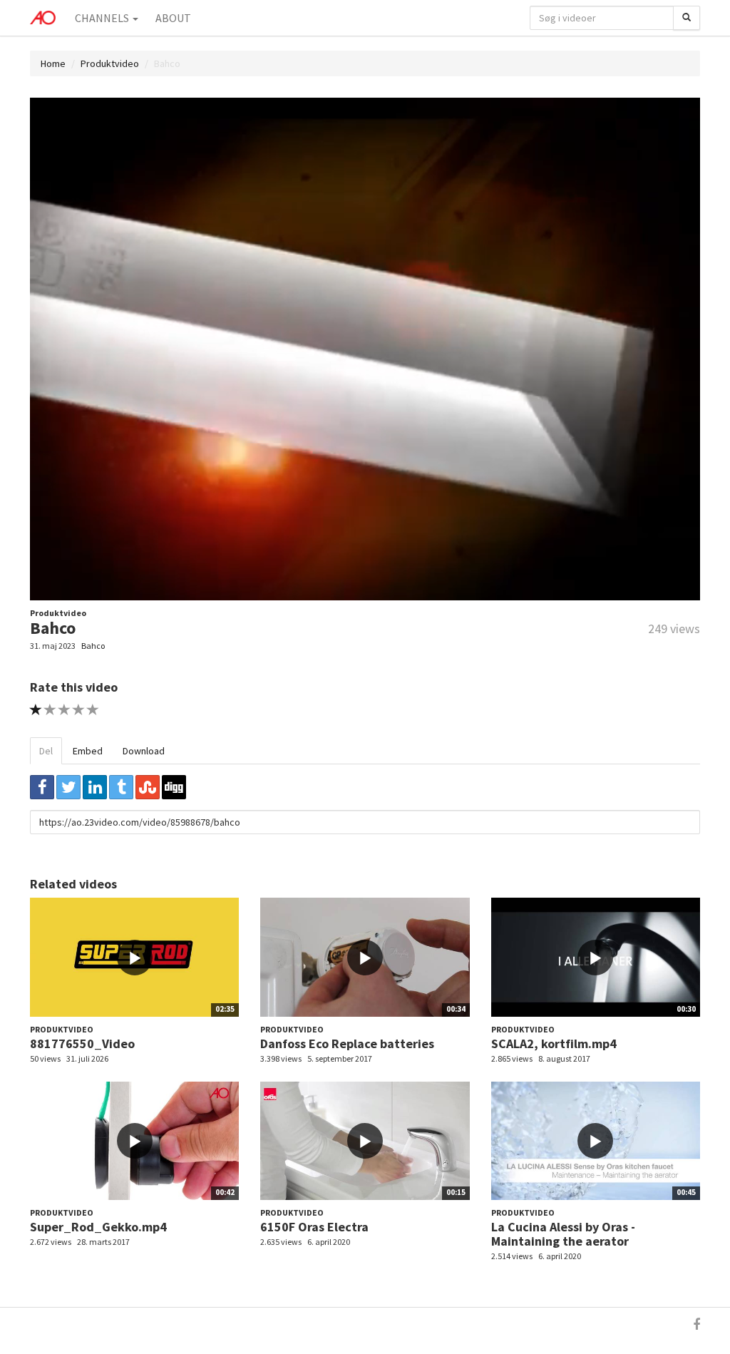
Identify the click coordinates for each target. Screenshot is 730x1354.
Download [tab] (144, 750)
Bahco (93, 645)
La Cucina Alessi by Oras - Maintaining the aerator (563, 1234)
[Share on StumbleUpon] (147, 787)
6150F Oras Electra (314, 1227)
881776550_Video (82, 1043)
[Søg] (686, 18)
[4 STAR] (79, 710)
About (173, 18)
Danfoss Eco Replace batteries (347, 1043)
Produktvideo (110, 63)
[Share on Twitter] (68, 787)
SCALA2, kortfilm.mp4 (554, 1043)
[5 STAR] (93, 710)
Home (53, 63)
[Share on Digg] (174, 787)
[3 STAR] (64, 710)
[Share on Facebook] (42, 787)
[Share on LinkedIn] (95, 787)
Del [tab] (46, 750)
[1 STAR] (36, 710)
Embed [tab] (88, 750)
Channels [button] (103, 18)
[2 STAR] (50, 710)
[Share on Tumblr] (121, 787)
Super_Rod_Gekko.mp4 (98, 1227)
